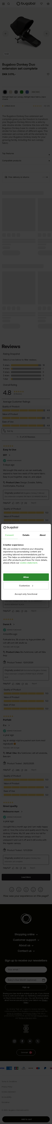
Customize (24, 585)
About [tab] (43, 535)
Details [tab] (26, 535)
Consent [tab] (9, 535)
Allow (26, 577)
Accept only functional (26, 594)
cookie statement (28, 563)
